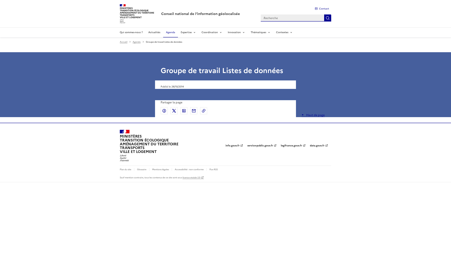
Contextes (282, 32)
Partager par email (193, 110)
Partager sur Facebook (164, 110)
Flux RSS (213, 169)
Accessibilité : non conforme (189, 169)
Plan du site (125, 169)
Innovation (234, 32)
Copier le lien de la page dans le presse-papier (203, 110)
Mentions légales (160, 169)
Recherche (327, 18)
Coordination (210, 32)
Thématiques (258, 32)
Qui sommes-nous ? (131, 32)
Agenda (170, 32)
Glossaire (141, 169)
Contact (324, 9)
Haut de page (315, 115)
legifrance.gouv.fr (291, 145)
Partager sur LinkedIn (183, 110)
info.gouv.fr (233, 145)
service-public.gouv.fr (260, 145)
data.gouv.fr (317, 145)
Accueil (123, 42)
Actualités (154, 32)
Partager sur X (174, 110)
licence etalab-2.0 (191, 177)
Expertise (186, 32)
